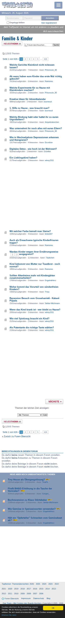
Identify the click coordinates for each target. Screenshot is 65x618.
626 (45, 59)
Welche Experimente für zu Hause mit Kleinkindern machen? (30, 88)
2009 (22, 594)
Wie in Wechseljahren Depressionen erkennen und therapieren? (34, 138)
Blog (48, 598)
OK (53, 608)
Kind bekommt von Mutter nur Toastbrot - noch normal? (35, 265)
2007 (35, 594)
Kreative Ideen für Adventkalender (28, 99)
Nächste (54, 401)
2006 (41, 594)
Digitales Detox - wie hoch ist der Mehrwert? (33, 149)
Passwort (28, 18)
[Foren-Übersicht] (17, 5)
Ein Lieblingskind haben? (23, 157)
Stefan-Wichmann (52, 303)
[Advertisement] (32, 196)
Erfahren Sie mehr (9, 615)
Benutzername (13, 18)
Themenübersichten (20, 584)
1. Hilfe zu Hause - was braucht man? (29, 108)
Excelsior (49, 142)
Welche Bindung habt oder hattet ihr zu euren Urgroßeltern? (34, 118)
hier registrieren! (49, 23)
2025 (38, 584)
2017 (29, 589)
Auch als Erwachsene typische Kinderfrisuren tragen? (34, 241)
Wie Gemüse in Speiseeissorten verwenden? (32, 509)
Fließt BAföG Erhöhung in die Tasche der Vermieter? (30, 489)
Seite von (10, 59)
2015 (41, 589)
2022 (57, 584)
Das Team (7, 603)
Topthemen (6, 584)
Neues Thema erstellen (11, 44)
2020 (10, 589)
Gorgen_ (46, 494)
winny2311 (49, 160)
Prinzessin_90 (51, 70)
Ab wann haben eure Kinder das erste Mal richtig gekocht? (36, 77)
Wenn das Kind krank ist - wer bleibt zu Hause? (35, 309)
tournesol (48, 102)
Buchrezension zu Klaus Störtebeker (27, 500)
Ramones (49, 81)
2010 (16, 594)
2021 (4, 589)
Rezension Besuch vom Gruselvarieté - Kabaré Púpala (34, 299)
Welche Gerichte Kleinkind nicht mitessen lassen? (32, 66)
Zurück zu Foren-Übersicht (17, 436)
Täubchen (50, 258)
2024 (44, 584)
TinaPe (45, 482)
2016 (35, 589)
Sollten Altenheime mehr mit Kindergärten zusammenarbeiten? (32, 276)
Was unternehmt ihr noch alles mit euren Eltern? (36, 128)
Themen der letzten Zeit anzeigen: (32, 408)
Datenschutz (38, 598)
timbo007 (49, 234)
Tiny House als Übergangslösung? (26, 479)
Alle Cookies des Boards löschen (27, 603)
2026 (32, 584)
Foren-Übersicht (12, 599)
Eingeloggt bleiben (17, 23)
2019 (16, 589)
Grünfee (47, 151)
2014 (47, 589)
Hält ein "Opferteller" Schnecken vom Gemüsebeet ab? (35, 519)
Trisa (47, 292)
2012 (4, 594)
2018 (22, 589)
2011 (10, 594)
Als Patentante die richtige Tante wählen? (32, 327)
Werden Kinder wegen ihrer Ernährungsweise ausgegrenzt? (34, 252)
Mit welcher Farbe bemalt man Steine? (30, 231)
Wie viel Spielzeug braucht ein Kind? (29, 318)
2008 (29, 594)
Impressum (26, 598)
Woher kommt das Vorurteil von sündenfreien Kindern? (34, 288)
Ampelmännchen (52, 122)
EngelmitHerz (50, 280)
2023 (50, 584)
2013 (54, 589)
